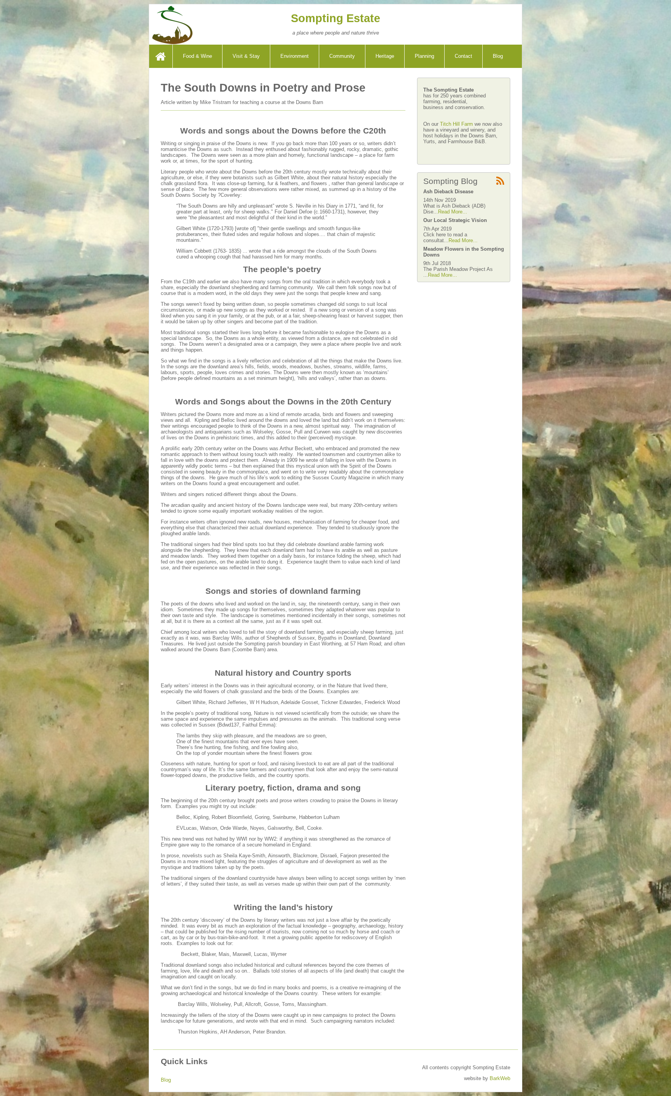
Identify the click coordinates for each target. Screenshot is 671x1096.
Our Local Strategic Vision (455, 220)
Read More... (452, 212)
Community (342, 56)
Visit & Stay (246, 56)
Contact (463, 56)
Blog (498, 56)
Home (161, 56)
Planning (424, 56)
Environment (294, 56)
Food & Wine (197, 56)
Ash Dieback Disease (448, 191)
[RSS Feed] (500, 182)
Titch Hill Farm (457, 124)
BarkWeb (500, 1078)
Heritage (384, 56)
